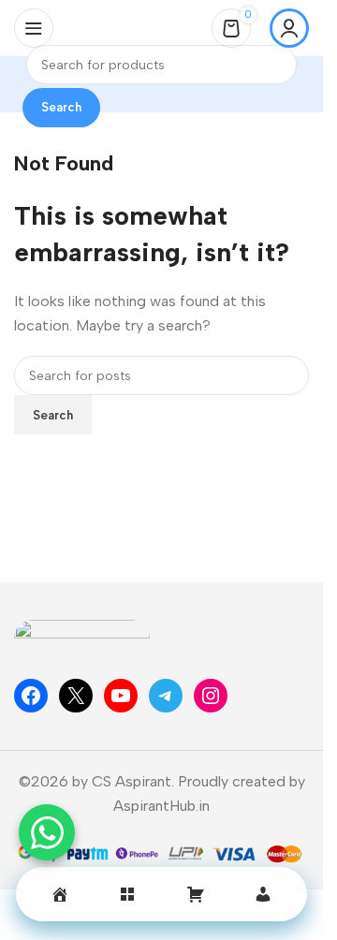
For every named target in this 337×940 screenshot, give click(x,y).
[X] (76, 695)
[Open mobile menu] (34, 28)
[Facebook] (31, 695)
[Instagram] (210, 695)
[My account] (289, 28)
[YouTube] (121, 695)
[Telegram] (166, 695)
